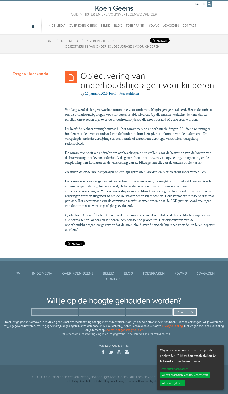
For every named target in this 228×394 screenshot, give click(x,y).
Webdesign (72, 381)
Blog (118, 26)
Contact (189, 26)
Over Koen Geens (83, 26)
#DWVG (154, 26)
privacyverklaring (172, 326)
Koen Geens (114, 10)
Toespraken (135, 26)
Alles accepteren (172, 383)
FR (203, 4)
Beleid (105, 26)
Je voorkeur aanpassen (174, 369)
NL (197, 4)
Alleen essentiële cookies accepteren (185, 375)
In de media (56, 26)
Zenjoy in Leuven (126, 381)
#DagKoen (171, 26)
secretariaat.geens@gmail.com (124, 330)
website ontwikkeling (95, 381)
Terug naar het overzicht (30, 74)
